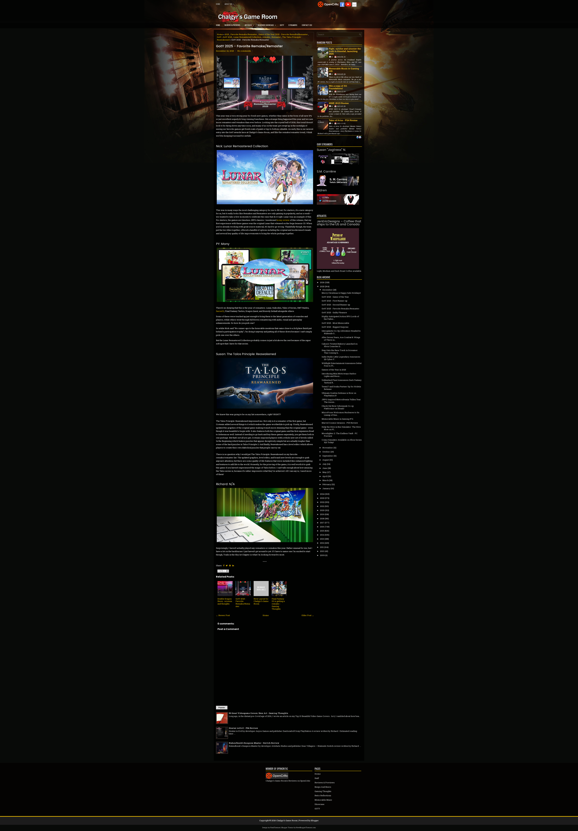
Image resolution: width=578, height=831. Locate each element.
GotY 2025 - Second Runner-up (336, 304)
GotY (219, 37)
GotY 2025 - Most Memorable (335, 323)
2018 (322, 518)
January (326, 488)
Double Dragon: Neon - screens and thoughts (225, 601)
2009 (322, 555)
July (324, 464)
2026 (322, 282)
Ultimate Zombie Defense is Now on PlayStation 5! (339, 394)
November (327, 447)
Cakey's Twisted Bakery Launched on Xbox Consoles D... (339, 345)
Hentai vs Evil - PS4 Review (243, 728)
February (326, 484)
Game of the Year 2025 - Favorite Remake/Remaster (283, 34)
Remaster (276, 37)
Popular (221, 708)
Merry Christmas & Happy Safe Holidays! (341, 293)
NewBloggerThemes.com (306, 827)
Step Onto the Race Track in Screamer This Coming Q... (340, 351)
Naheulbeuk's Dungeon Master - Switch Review (254, 743)
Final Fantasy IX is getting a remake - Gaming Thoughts (278, 603)
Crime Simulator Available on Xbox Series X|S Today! (342, 441)
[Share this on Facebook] (223, 565)
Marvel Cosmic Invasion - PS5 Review (340, 422)
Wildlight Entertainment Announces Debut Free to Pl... (342, 364)
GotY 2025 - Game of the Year (335, 296)
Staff (317, 778)
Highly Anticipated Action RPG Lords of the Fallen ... (340, 317)
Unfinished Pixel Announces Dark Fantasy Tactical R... (342, 381)
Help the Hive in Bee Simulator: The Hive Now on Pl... (341, 428)
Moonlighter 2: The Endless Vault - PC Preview (339, 434)
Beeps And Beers (323, 787)
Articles (249, 25)
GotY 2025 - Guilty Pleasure (334, 312)
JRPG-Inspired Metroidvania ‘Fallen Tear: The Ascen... (341, 400)
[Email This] (218, 571)
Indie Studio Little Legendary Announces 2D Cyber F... (341, 358)
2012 (322, 543)
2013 (322, 538)
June (324, 468)
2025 (227, 34)
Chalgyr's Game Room (286, 820)
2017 (322, 522)
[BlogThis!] (221, 571)
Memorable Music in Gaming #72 (337, 419)
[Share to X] (224, 571)
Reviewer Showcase (267, 25)
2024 (322, 494)
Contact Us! (307, 25)
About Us (229, 4)
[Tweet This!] (226, 565)
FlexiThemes (275, 827)
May (324, 472)
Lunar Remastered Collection (247, 37)
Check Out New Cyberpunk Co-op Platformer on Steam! (338, 407)
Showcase (319, 804)
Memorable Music (323, 799)
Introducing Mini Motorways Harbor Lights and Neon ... (339, 374)
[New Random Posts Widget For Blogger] (359, 137)
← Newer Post (223, 615)
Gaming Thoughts (323, 791)
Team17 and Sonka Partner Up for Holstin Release (341, 387)
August (325, 459)
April (324, 476)
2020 (322, 510)
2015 (322, 530)
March (325, 480)
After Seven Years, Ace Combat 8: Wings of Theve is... (341, 338)
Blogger (315, 820)
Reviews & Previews (232, 25)
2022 (322, 502)
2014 (322, 534)
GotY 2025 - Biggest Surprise (335, 327)
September (327, 455)
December (327, 289)
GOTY (282, 25)
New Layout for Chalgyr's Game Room (261, 601)
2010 (322, 551)
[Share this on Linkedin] (233, 565)
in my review (283, 220)
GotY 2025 (227, 37)
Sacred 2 (220, 311)
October (326, 451)
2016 (322, 526)
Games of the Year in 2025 (334, 369)
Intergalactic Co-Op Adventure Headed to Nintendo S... (341, 332)
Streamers (292, 25)
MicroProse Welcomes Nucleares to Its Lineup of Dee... (340, 413)
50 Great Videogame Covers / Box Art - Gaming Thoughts (258, 713)
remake (266, 37)
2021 (322, 506)
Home (218, 4)
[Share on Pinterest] (230, 565)
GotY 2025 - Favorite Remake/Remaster (249, 46)
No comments (244, 51)
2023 (322, 498)
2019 (322, 514)
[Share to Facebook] (227, 571)
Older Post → (307, 615)
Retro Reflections (323, 795)
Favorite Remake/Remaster (243, 34)
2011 (322, 547)
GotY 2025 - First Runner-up (334, 300)
